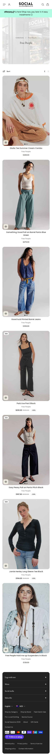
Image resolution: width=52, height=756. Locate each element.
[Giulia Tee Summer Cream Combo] (26, 111)
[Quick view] (5, 142)
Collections (20, 38)
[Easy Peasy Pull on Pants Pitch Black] (26, 450)
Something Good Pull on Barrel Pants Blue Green (26, 233)
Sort (8, 71)
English (7, 706)
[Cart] (47, 4)
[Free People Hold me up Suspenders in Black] (26, 618)
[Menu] (4, 4)
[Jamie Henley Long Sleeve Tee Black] (26, 534)
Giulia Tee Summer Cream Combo (26, 148)
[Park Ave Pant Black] (26, 366)
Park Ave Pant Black (26, 403)
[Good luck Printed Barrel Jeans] (26, 282)
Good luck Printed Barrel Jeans (26, 319)
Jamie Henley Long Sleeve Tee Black (26, 571)
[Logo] (26, 4)
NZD (21, 706)
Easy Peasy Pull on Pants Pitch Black (26, 487)
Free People (32, 38)
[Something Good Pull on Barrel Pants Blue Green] (26, 195)
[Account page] (9, 4)
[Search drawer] (42, 4)
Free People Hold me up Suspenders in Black (26, 655)
